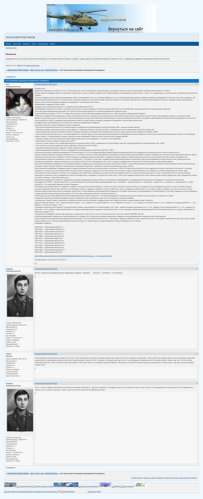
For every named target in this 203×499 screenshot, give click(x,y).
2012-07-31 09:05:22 (50, 269)
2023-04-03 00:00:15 (50, 383)
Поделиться (39, 84)
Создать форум (136, 478)
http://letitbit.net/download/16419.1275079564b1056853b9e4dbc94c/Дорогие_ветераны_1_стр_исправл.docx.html (73, 256)
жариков (9, 269)
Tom (7, 84)
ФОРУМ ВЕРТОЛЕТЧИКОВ (17, 70)
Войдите (20, 65)
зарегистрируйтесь (33, 65)
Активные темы (11, 48)
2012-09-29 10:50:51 (50, 354)
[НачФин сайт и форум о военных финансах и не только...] (31, 491)
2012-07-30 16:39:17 (50, 84)
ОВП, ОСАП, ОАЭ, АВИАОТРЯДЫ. (44, 70)
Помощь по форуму (151, 478)
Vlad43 (8, 354)
